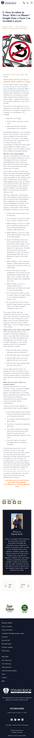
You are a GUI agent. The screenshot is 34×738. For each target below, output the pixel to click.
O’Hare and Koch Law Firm (21, 471)
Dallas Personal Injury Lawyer (15, 75)
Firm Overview (6, 660)
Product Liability (7, 647)
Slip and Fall (6, 640)
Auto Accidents (7, 626)
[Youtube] (19, 720)
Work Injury (5, 651)
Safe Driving (23, 28)
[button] (4, 502)
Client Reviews (6, 667)
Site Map (8, 725)
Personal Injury (6, 644)
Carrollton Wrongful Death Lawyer (13, 633)
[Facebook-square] (12, 720)
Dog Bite (5, 637)
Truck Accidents (7, 630)
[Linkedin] (22, 720)
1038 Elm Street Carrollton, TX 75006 (17, 712)
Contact (4, 677)
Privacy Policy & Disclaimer (21, 725)
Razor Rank (23, 736)
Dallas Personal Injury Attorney (11, 28)
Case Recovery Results (9, 671)
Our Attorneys (6, 664)
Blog (3, 681)
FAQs (3, 674)
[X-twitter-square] (15, 720)
